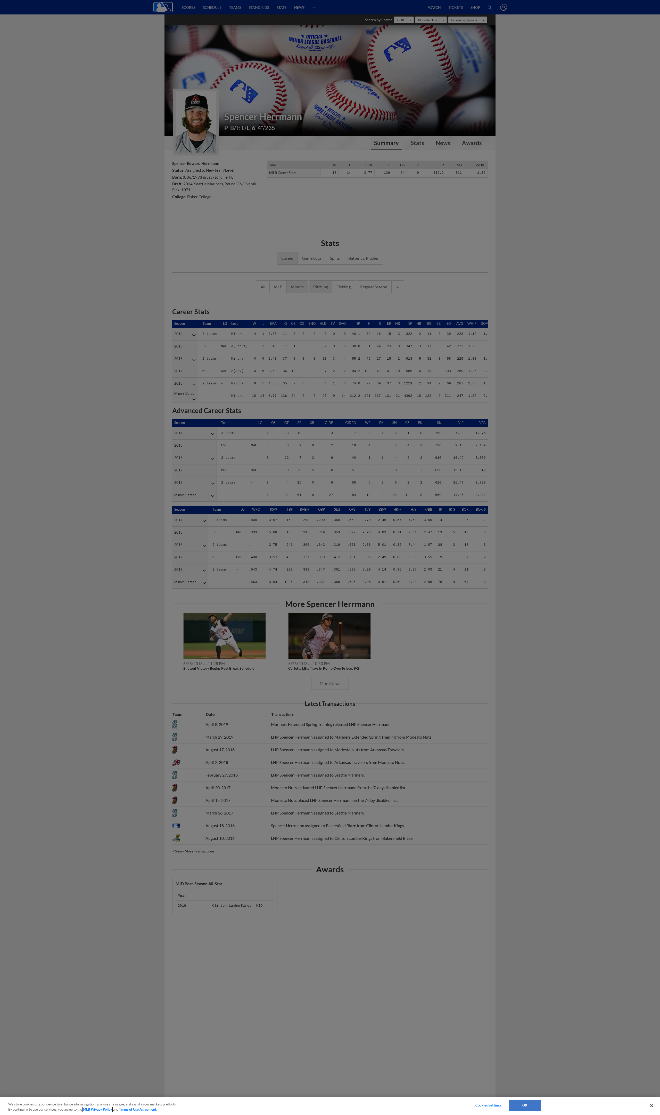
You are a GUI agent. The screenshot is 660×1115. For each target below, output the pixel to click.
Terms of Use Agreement (137, 1109)
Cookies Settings (488, 1105)
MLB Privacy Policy (97, 1109)
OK (524, 1105)
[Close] (651, 1105)
